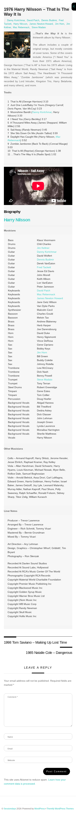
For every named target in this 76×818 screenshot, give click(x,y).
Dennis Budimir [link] (45, 259)
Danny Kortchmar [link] (42, 112)
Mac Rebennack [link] (46, 294)
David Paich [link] (43, 290)
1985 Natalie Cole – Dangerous (49, 653)
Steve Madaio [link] (44, 379)
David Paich (33, 20)
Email (10, 749)
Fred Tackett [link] (44, 267)
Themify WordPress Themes (60, 808)
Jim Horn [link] (42, 352)
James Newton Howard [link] (50, 298)
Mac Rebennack (21, 27)
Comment (13, 697)
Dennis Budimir (49, 20)
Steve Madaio (39, 27)
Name (10, 737)
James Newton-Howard (41, 24)
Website (11, 760)
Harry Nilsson (20, 24)
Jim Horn (59, 24)
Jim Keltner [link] (43, 248)
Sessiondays (10, 808)
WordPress (39, 808)
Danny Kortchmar (16, 20)
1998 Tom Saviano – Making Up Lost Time (35, 642)
